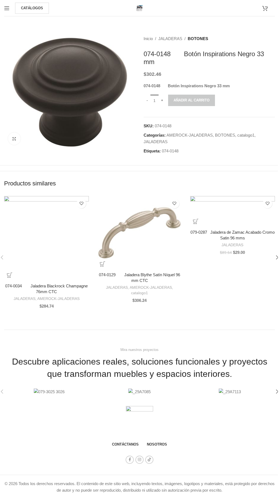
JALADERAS (170, 38)
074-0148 (170, 151)
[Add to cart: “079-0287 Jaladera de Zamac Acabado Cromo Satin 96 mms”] (195, 221)
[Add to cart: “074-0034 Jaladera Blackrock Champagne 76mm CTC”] (9, 275)
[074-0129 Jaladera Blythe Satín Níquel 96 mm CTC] (139, 232)
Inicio (148, 38)
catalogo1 (245, 135)
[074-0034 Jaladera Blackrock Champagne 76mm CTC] (46, 238)
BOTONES (198, 38)
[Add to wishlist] (81, 203)
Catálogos (32, 8)
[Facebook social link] (130, 460)
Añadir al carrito (192, 100)
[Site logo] (139, 7)
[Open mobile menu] (6, 8)
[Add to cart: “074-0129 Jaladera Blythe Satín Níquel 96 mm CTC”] (102, 263)
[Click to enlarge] (14, 139)
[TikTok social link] (149, 460)
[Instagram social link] (139, 460)
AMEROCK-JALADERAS (189, 135)
